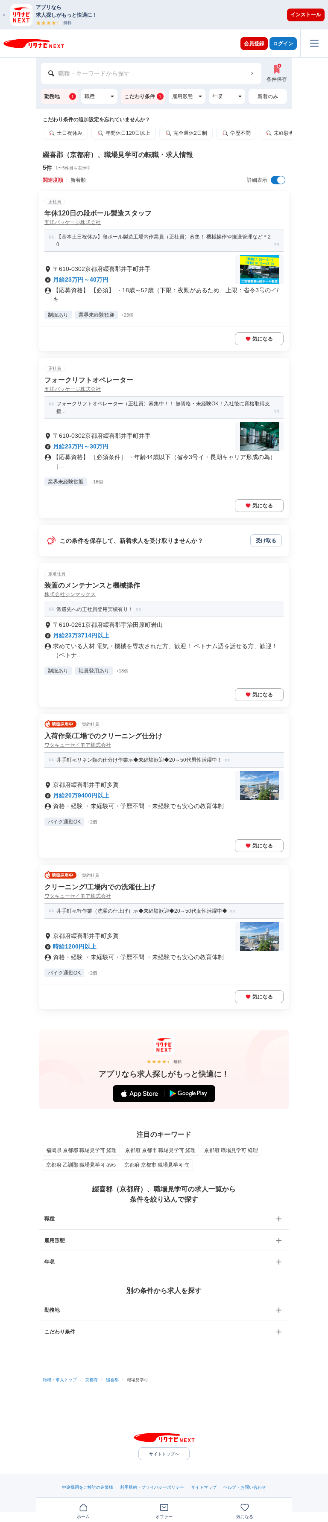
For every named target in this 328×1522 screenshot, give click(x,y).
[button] (168, 14)
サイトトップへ (164, 1454)
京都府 (91, 1379)
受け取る (266, 541)
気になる (262, 339)
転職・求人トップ (60, 1379)
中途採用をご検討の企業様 (87, 1487)
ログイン (283, 44)
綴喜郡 (112, 1379)
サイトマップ (204, 1487)
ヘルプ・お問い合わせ (244, 1487)
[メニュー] (314, 43)
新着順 (78, 180)
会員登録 (254, 44)
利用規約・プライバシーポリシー (152, 1487)
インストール (305, 14)
